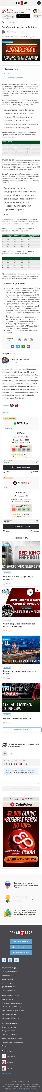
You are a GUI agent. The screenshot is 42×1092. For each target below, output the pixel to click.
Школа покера (7, 983)
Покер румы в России (9, 1031)
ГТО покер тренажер (9, 1034)
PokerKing (20, 493)
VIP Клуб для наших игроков (12, 1003)
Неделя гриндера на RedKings (17, 719)
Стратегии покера (8, 990)
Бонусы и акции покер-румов (12, 1042)
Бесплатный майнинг (9, 1014)
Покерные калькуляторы (11, 1046)
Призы (10, 74)
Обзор (8, 472)
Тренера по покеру (8, 987)
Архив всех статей (21, 730)
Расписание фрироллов (10, 1018)
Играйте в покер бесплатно (12, 1038)
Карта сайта (16, 1089)
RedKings (12, 22)
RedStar (10, 10)
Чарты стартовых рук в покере (13, 1010)
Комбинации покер (8, 975)
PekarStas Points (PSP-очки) (11, 1007)
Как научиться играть (9, 971)
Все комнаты (6, 1073)
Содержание (10, 69)
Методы (36, 472)
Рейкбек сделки (7, 999)
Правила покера (7, 979)
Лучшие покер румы (9, 1027)
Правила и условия (15, 78)
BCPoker (21, 433)
